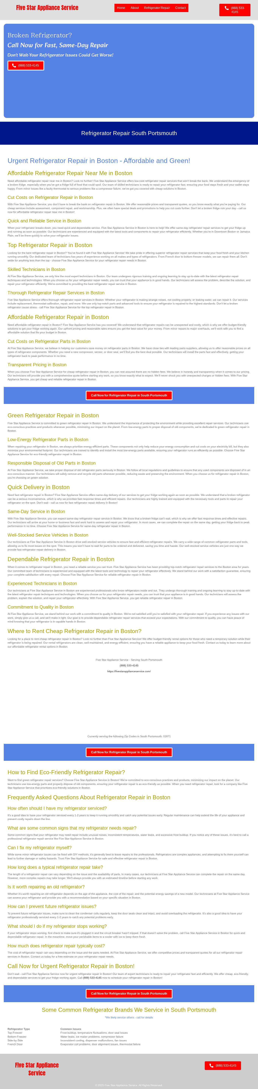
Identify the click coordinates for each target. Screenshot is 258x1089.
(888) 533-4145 (129, 665)
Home (121, 7)
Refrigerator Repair (157, 7)
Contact (180, 7)
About (135, 7)
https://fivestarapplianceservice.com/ (129, 671)
